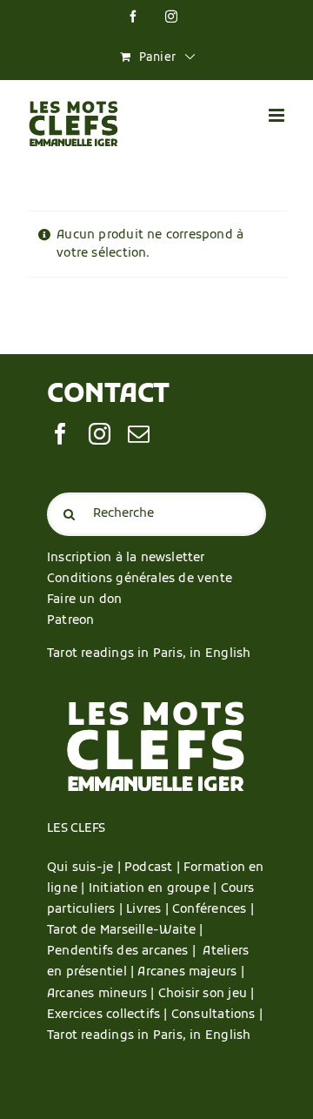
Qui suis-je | (85, 868)
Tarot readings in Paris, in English (148, 654)
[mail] (139, 434)
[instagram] (99, 434)
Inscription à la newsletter (126, 558)
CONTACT (108, 395)
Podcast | (153, 868)
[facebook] (60, 434)
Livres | (149, 909)
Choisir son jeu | (206, 994)
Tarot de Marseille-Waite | (125, 930)
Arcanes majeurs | (190, 972)
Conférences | (213, 909)
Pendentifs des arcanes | (125, 951)
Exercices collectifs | (109, 1015)
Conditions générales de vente (139, 579)
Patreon (70, 621)
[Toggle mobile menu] (278, 115)
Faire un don (85, 600)
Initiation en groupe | (155, 889)
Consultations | (217, 1015)
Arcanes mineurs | (102, 994)
